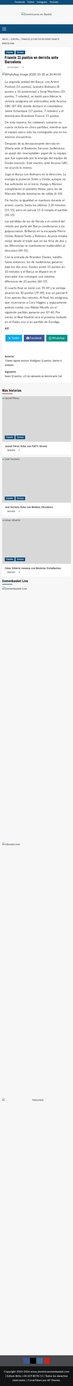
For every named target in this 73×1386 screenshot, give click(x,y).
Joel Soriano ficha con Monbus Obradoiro (29, 507)
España (9, 52)
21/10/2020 (13, 67)
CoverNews (35, 1380)
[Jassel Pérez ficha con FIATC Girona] (36, 419)
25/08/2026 (11, 450)
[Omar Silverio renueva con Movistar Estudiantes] (36, 541)
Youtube (54, 2)
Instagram (42, 2)
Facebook (20, 2)
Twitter (30, 2)
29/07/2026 (11, 511)
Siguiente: (33, 374)
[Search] (69, 29)
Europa (20, 52)
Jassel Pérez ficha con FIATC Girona (26, 446)
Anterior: (33, 361)
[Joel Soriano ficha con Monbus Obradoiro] (36, 480)
